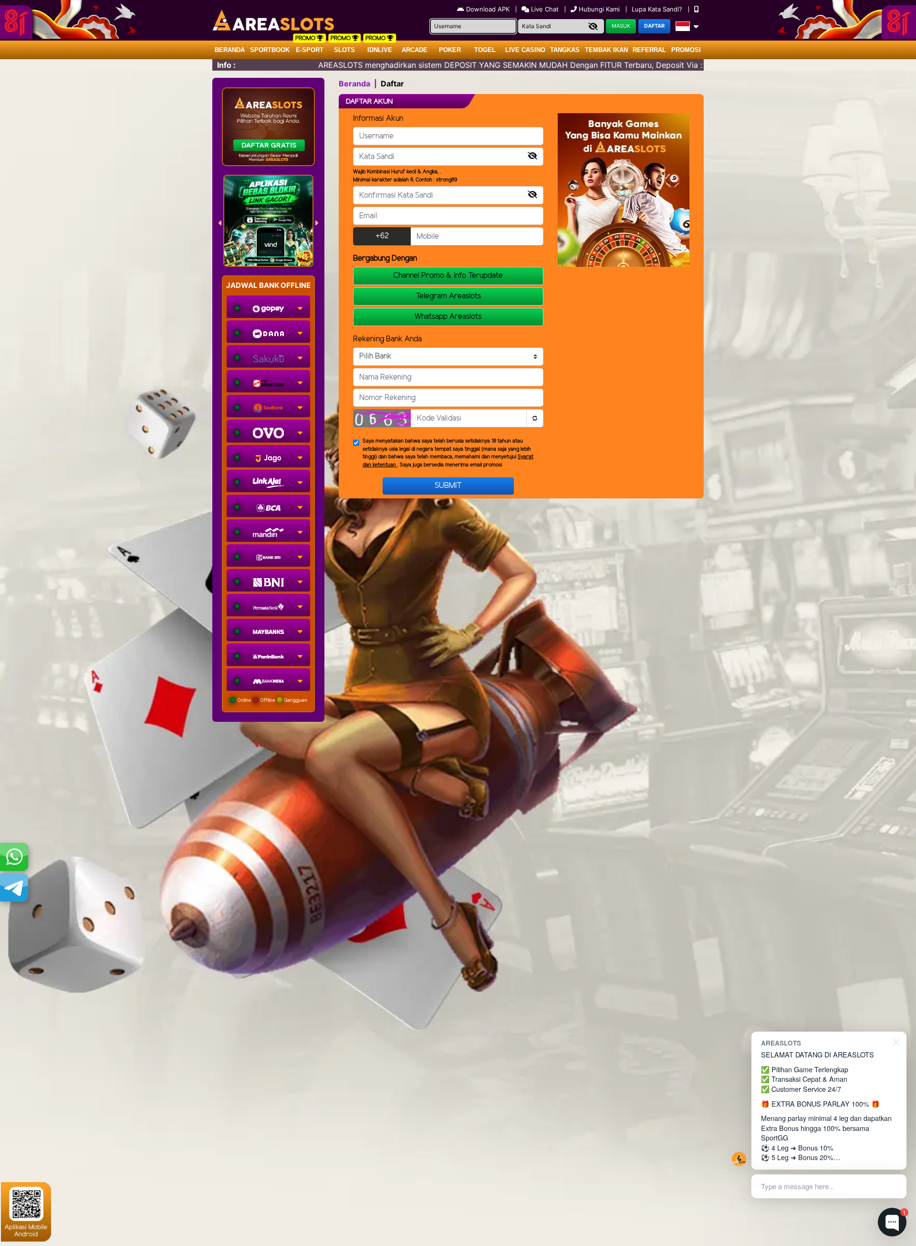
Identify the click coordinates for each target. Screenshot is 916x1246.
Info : (226, 65)
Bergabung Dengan (385, 258)
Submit (448, 485)
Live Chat (544, 9)
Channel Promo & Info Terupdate (448, 275)
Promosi (686, 49)
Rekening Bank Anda (387, 339)
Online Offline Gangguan (271, 700)
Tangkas (565, 49)
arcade (414, 49)
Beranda (230, 49)
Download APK (487, 9)
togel (485, 49)
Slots (344, 49)
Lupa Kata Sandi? (658, 9)
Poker (450, 49)
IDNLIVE (379, 49)
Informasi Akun (378, 118)
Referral (649, 49)
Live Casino (525, 49)
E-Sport (309, 49)
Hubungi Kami (599, 9)
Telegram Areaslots (448, 296)
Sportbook (270, 49)
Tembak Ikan (606, 49)
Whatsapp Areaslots (448, 316)
